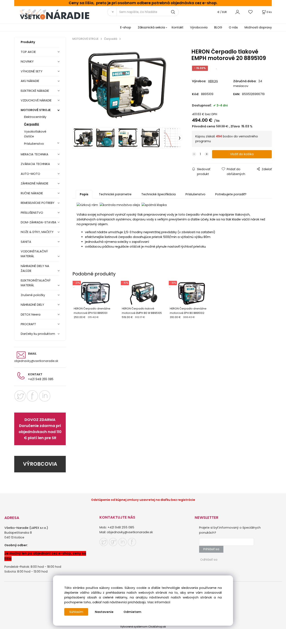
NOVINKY (27, 61)
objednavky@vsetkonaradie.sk (36, 361)
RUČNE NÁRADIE (32, 193)
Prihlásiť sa (211, 549)
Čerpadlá (31, 124)
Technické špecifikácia (158, 194)
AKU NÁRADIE (30, 81)
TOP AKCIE (28, 52)
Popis (84, 194)
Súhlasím (76, 612)
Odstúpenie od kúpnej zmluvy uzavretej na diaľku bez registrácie (143, 500)
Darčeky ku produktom (38, 334)
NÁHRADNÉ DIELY (32, 305)
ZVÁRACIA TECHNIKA (35, 164)
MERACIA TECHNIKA (34, 154)
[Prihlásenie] (237, 11)
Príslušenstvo (34, 144)
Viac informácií (158, 602)
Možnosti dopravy (258, 27)
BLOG (218, 27)
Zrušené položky (33, 295)
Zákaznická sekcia (151, 27)
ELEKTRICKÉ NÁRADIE (35, 91)
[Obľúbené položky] (250, 11)
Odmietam (132, 612)
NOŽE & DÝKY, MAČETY (37, 232)
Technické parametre (115, 194)
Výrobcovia (198, 27)
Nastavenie (104, 612)
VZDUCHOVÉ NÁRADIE (36, 100)
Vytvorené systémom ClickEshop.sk (143, 626)
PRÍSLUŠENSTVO (32, 213)
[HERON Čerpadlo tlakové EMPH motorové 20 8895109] (127, 85)
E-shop (125, 27)
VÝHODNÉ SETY (32, 71)
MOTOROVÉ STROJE (36, 110)
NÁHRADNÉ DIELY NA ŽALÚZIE (35, 268)
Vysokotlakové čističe (35, 133)
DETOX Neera (30, 314)
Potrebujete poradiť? (230, 194)
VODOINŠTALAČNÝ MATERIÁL (34, 253)
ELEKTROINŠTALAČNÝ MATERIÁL (36, 282)
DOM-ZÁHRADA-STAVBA (38, 222)
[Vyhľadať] (111, 12)
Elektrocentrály (35, 117)
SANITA (26, 242)
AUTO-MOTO (30, 174)
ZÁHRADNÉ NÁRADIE (34, 183)
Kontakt (177, 27)
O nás (233, 27)
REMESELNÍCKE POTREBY (37, 203)
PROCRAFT (28, 324)
